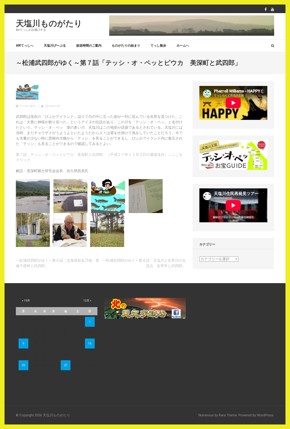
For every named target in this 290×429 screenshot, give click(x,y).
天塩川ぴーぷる (55, 45)
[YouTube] (272, 9)
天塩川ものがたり (49, 23)
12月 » (87, 300)
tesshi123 (52, 106)
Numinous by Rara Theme (217, 415)
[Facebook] (266, 9)
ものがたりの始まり (126, 45)
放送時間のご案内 (89, 45)
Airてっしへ (25, 45)
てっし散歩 (158, 45)
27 (65, 365)
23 (23, 365)
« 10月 (26, 300)
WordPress (265, 415)
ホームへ (182, 45)
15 (89, 343)
